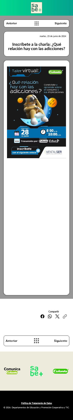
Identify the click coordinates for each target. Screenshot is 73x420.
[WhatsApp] (50, 316)
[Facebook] (42, 316)
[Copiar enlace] (65, 316)
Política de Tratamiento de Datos (36, 403)
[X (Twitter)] (57, 316)
